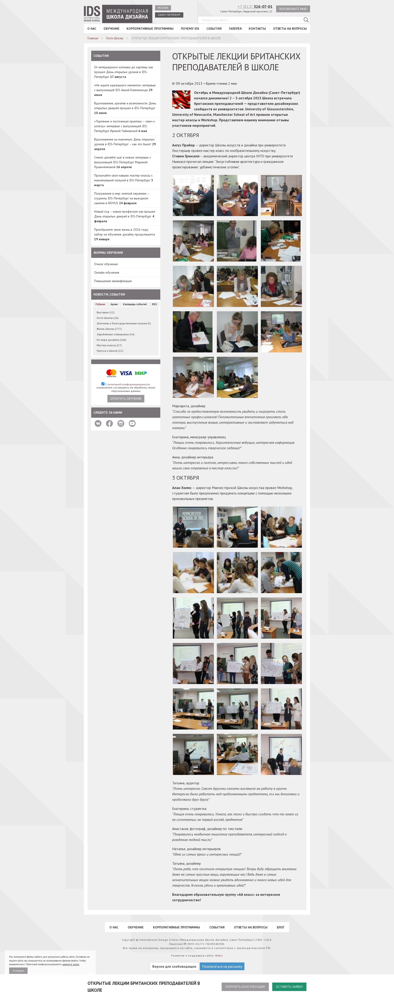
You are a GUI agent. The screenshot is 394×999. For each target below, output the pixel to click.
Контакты (257, 28)
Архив (114, 304)
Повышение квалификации (113, 281)
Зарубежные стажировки (116, 334)
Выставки (105, 312)
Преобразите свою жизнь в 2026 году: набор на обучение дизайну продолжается (124, 234)
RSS (154, 304)
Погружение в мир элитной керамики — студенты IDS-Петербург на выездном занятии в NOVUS (122, 198)
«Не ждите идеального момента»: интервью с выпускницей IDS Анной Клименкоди (125, 90)
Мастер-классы (109, 345)
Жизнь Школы (109, 328)
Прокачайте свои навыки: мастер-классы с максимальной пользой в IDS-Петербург (123, 180)
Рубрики (100, 304)
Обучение (111, 28)
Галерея (235, 28)
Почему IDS (190, 28)
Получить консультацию (245, 987)
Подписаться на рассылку (222, 966)
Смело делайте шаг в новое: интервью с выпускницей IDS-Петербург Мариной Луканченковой (122, 162)
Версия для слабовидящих (174, 966)
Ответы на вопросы (290, 28)
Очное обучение (106, 264)
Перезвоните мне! (293, 9)
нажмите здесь (70, 964)
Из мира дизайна (111, 339)
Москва (163, 7)
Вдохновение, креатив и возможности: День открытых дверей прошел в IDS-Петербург (125, 108)
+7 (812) (255, 6)
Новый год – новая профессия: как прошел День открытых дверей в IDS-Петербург (124, 216)
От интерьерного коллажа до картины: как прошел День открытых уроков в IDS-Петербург (123, 72)
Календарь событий (135, 304)
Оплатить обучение (126, 398)
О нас (91, 28)
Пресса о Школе (110, 350)
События (214, 28)
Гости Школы (108, 318)
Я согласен (18, 970)
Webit (219, 955)
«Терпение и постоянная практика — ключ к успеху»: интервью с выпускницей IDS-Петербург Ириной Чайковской (124, 126)
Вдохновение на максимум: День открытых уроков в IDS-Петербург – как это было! (125, 144)
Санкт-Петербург (169, 14)
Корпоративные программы (150, 28)
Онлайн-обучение (106, 272)
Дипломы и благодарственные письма (124, 323)
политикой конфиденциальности (128, 384)
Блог (281, 927)
